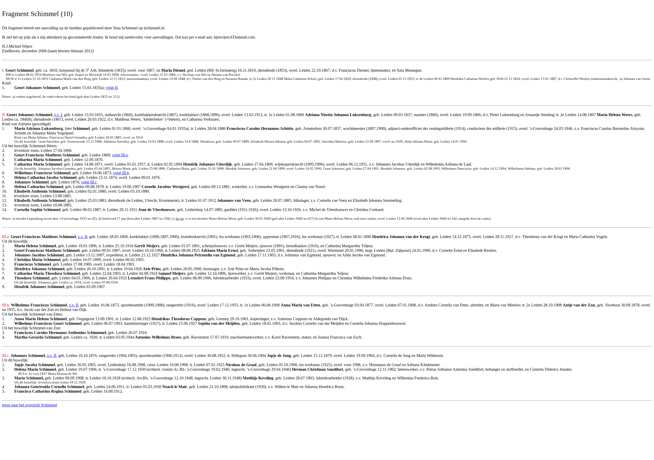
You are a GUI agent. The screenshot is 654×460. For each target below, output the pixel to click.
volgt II (112, 87)
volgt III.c (89, 182)
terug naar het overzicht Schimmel (29, 405)
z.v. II (82, 236)
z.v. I (58, 115)
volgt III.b (121, 173)
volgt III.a (120, 155)
